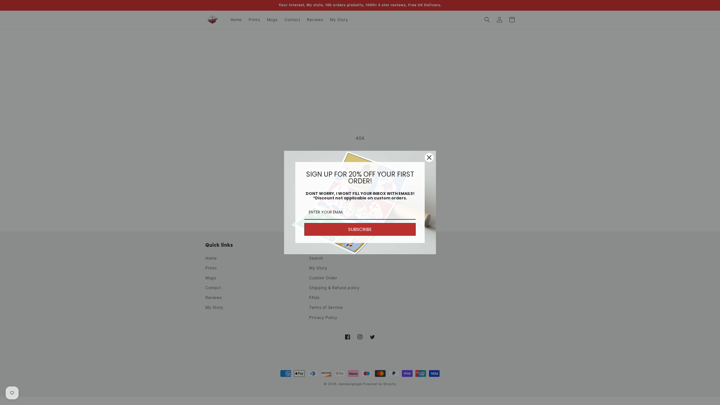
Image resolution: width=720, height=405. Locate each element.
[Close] (429, 157)
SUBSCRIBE (360, 229)
